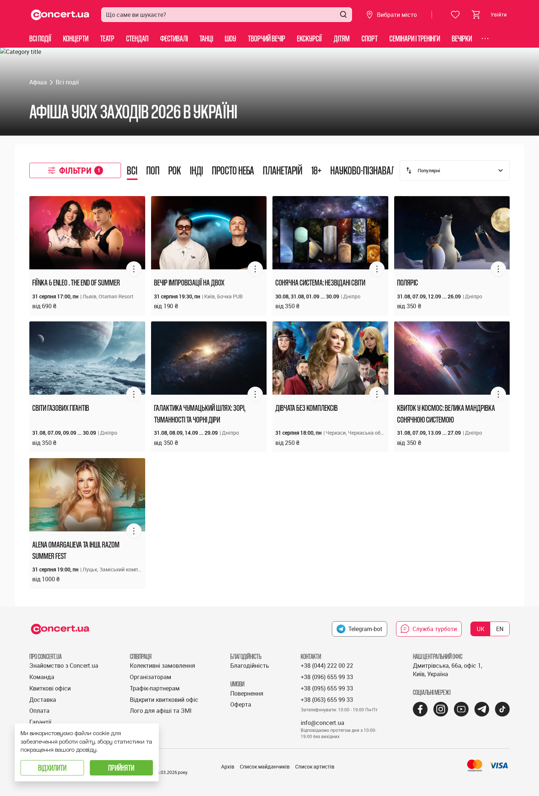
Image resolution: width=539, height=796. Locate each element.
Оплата (39, 711)
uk (480, 629)
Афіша (38, 82)
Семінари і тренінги (414, 38)
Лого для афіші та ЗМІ (161, 711)
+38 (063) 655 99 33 (327, 700)
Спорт (370, 38)
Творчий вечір (266, 38)
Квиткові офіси (50, 688)
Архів (227, 766)
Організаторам (150, 677)
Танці (206, 38)
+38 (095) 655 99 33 (327, 688)
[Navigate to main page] (60, 14)
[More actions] (133, 269)
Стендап (137, 38)
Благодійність (249, 666)
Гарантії (40, 722)
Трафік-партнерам (155, 688)
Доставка (42, 700)
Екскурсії (309, 38)
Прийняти (121, 767)
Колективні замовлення (162, 666)
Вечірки (462, 38)
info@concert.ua (322, 723)
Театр (107, 38)
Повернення (246, 693)
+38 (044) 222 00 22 (327, 666)
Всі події (40, 38)
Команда (41, 677)
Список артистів (314, 766)
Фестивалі (174, 38)
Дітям (342, 38)
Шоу (230, 38)
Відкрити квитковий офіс (164, 700)
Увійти (499, 14)
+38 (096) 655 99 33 (327, 677)
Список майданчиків (265, 766)
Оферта (240, 704)
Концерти (75, 38)
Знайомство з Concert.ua (63, 666)
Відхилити (52, 767)
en (499, 629)
